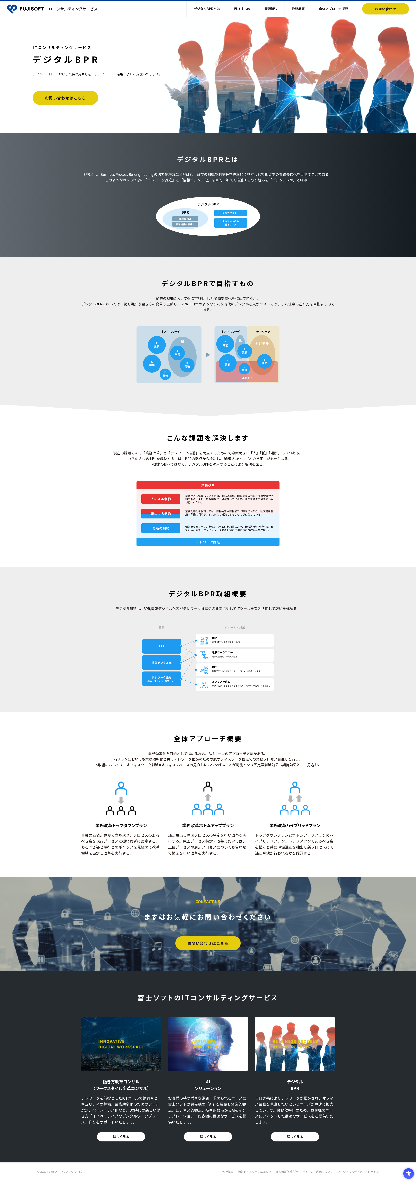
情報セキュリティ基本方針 (254, 1172)
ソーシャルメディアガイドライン (358, 1172)
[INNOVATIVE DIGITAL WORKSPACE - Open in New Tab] (121, 1069)
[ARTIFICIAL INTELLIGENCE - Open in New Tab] (208, 1069)
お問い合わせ (385, 9)
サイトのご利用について (317, 1172)
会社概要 (227, 1172)
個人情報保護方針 (287, 1172)
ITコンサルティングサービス (73, 9)
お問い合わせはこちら (65, 98)
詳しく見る (121, 1136)
